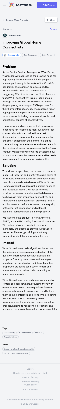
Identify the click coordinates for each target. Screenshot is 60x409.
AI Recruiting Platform (42, 399)
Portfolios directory (30, 381)
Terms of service (30, 389)
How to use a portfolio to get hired (30, 373)
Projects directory (30, 377)
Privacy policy (30, 384)
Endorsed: (26, 399)
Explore (30, 368)
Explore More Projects (17, 20)
